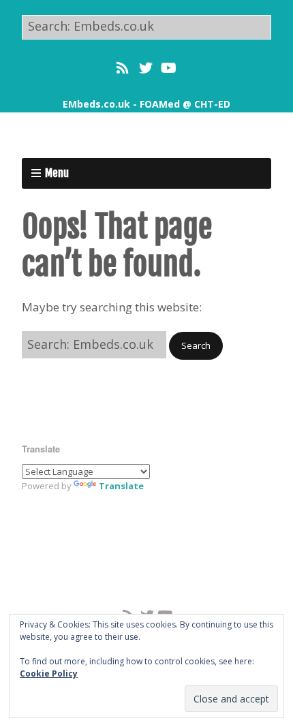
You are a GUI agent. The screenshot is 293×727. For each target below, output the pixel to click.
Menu (57, 173)
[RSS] (124, 68)
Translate (121, 486)
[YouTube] (168, 68)
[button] (196, 346)
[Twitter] (145, 68)
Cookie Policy (49, 673)
